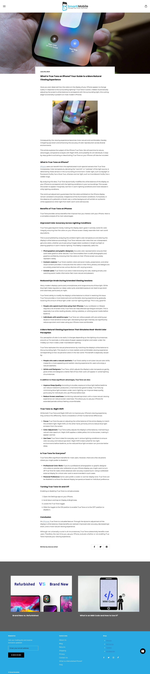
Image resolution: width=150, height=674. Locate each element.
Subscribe (16, 655)
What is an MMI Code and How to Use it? (99, 615)
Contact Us (63, 658)
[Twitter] (108, 657)
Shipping (62, 651)
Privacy (62, 654)
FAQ (61, 665)
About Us (62, 640)
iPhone (109, 641)
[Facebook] (104, 657)
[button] (143, 651)
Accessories (110, 651)
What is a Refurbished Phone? (70, 661)
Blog (61, 644)
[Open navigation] (4, 6)
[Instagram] (113, 657)
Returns (62, 647)
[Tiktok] (118, 657)
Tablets (109, 648)
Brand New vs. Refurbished (25, 615)
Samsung (109, 644)
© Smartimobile (13, 672)
